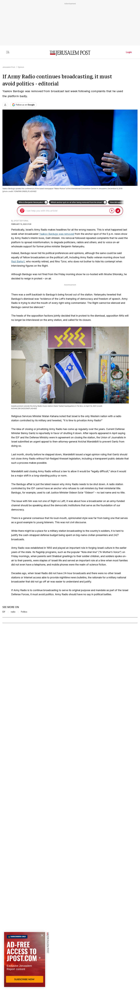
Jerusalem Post (8, 67)
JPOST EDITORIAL (21, 221)
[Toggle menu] (7, 52)
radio (13, 612)
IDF (3, 612)
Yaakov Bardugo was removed (56, 233)
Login (129, 52)
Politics (24, 612)
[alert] (24, 959)
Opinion (21, 67)
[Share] (5, 105)
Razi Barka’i (18, 261)
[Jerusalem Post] (70, 53)
